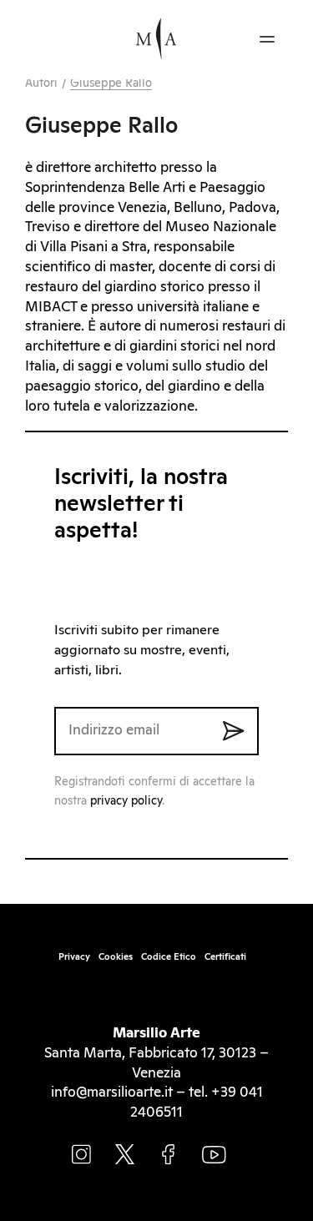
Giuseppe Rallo (111, 83)
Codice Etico (168, 956)
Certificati (225, 956)
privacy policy (126, 801)
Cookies (115, 956)
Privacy (74, 956)
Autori (41, 83)
